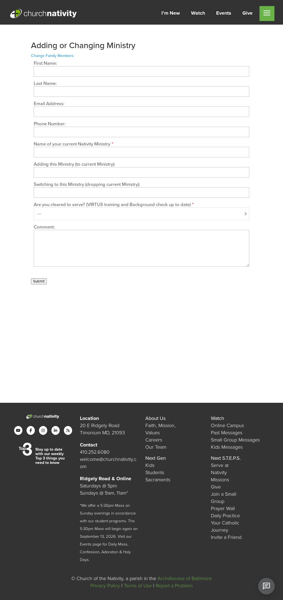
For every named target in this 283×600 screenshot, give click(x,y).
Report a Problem (174, 586)
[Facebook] (31, 430)
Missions (220, 480)
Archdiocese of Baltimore (185, 578)
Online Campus (227, 425)
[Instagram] (43, 430)
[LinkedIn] (55, 430)
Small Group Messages (235, 440)
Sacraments (157, 480)
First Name (45, 63)
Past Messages (226, 433)
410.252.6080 (94, 452)
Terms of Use (138, 586)
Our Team (155, 447)
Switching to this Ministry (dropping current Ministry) (86, 184)
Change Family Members (52, 55)
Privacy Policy (105, 586)
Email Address (48, 104)
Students (154, 472)
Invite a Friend (226, 537)
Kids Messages (227, 447)
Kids (149, 465)
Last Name (45, 83)
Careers (153, 440)
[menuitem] (170, 14)
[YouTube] (18, 430)
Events (85, 544)
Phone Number (49, 124)
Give (216, 487)
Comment (44, 227)
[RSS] (68, 430)
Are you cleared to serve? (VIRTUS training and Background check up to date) (112, 204)
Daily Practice (225, 516)
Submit (38, 281)
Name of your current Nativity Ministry (72, 144)
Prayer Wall (223, 508)
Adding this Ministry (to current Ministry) (74, 164)
